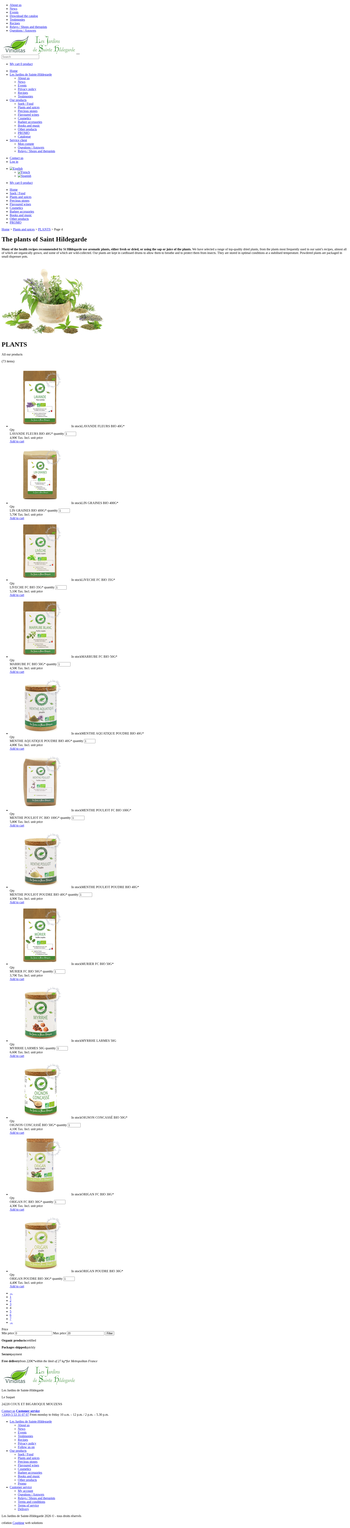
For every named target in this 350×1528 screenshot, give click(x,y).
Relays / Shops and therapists (28, 27)
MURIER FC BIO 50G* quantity (31, 971)
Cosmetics (24, 118)
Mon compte (26, 144)
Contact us (16, 158)
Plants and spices (28, 107)
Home (14, 71)
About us (15, 5)
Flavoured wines (28, 114)
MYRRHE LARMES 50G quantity (33, 1048)
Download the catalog (24, 16)
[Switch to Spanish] (24, 176)
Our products (18, 100)
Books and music (29, 125)
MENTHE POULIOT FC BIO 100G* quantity (40, 817)
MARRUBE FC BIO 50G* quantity (33, 664)
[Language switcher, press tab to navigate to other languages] (16, 168)
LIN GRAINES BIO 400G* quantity (34, 510)
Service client (18, 140)
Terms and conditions (31, 1501)
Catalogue (24, 136)
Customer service (21, 1487)
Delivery (23, 1509)
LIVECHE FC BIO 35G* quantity (32, 587)
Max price (59, 1333)
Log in (14, 161)
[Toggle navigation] (78, 54)
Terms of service (28, 1505)
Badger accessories (30, 122)
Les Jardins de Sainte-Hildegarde (31, 74)
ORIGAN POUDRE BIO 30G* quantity (36, 1278)
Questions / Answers (23, 30)
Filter (110, 1333)
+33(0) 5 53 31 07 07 (15, 1414)
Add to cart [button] (17, 441)
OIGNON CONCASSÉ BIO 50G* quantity (38, 1125)
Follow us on (26, 1447)
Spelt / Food (25, 103)
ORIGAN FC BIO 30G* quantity (31, 1202)
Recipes (15, 23)
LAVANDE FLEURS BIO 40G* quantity (37, 433)
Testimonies (17, 19)
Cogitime (18, 1523)
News (13, 8)
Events (14, 12)
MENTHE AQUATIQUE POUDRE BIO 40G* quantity (46, 741)
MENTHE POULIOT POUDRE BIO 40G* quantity (44, 894)
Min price (8, 1333)
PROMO (24, 133)
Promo (22, 1483)
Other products (27, 129)
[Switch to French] (24, 172)
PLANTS (44, 229)
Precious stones (27, 111)
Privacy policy (27, 89)
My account (25, 1491)
